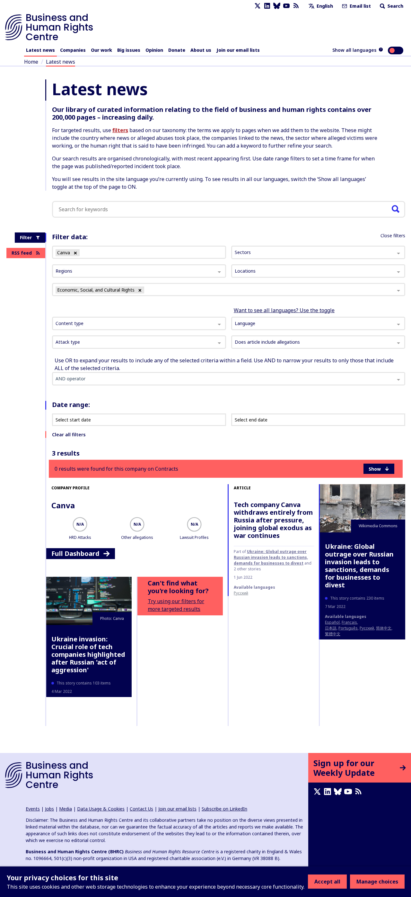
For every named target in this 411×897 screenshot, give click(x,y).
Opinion (154, 50)
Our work (101, 50)
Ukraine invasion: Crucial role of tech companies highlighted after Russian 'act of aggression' (88, 654)
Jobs (49, 809)
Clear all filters (68, 434)
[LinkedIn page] (267, 6)
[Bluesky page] (277, 6)
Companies (73, 50)
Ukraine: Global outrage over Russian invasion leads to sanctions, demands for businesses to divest (271, 557)
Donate (176, 50)
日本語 (331, 628)
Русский (241, 593)
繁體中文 (332, 634)
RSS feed (22, 253)
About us (200, 50)
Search (394, 6)
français (349, 622)
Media (65, 809)
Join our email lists (238, 50)
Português (348, 628)
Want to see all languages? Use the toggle (284, 310)
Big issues (128, 50)
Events (33, 809)
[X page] (257, 6)
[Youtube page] (286, 6)
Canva (63, 505)
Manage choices (377, 881)
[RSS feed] (296, 6)
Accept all (327, 881)
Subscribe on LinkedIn (224, 809)
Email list (359, 6)
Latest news (40, 50)
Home (31, 61)
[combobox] (139, 323)
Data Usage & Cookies (101, 809)
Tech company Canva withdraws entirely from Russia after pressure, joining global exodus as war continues (273, 520)
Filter (26, 237)
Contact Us (141, 809)
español (332, 622)
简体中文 (383, 628)
